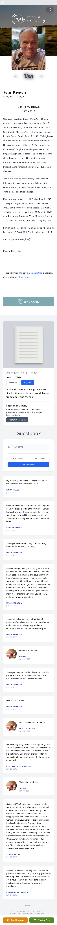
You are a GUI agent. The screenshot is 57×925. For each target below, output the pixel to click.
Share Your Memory (17, 420)
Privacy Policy (21, 913)
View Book (13, 382)
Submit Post (28, 464)
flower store (24, 276)
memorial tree (35, 272)
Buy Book (28, 382)
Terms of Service (36, 913)
